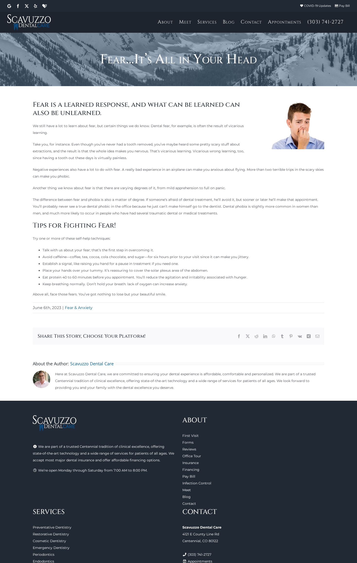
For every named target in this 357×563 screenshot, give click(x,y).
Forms (188, 442)
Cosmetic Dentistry (49, 541)
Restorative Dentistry (51, 534)
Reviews (189, 449)
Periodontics (43, 554)
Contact (189, 503)
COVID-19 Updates (317, 6)
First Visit (190, 435)
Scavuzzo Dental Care (92, 364)
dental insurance (80, 460)
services (121, 453)
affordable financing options (135, 460)
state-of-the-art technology (56, 453)
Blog (186, 497)
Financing (190, 469)
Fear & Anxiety (79, 307)
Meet (186, 490)
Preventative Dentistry (52, 527)
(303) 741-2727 (199, 554)
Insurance (190, 463)
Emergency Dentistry (51, 548)
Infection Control (196, 483)
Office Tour (191, 456)
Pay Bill (344, 6)
